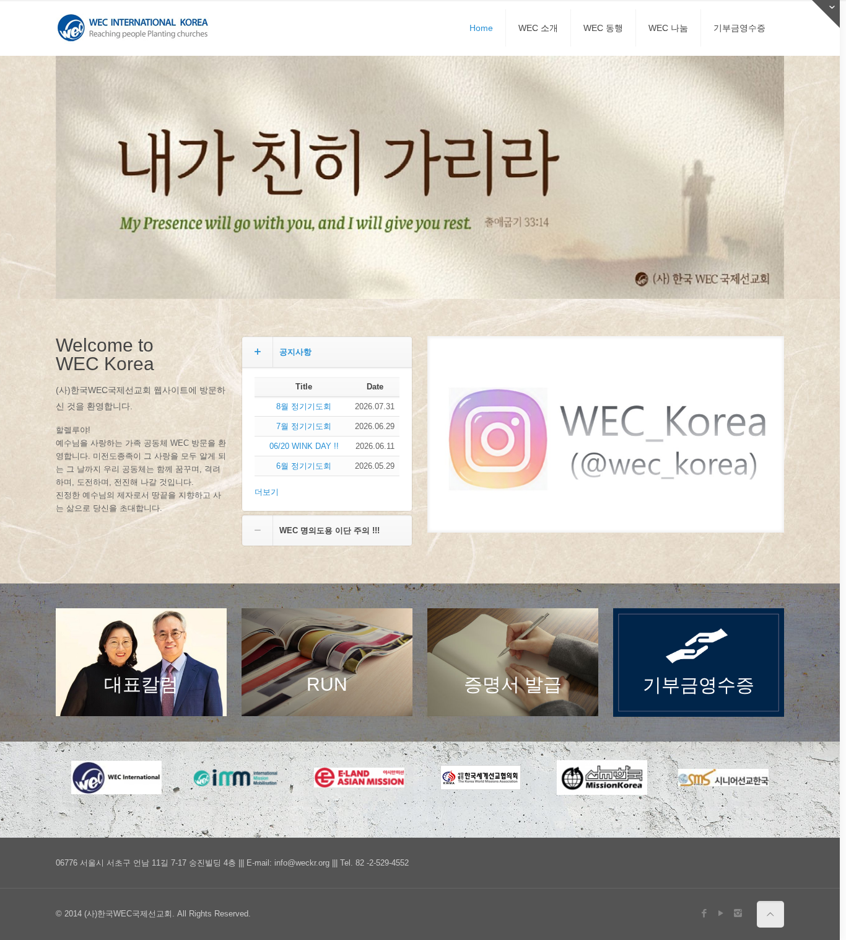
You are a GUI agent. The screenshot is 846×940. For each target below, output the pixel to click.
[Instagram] (737, 913)
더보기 (267, 492)
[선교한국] (602, 777)
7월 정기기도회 (303, 426)
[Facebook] (704, 913)
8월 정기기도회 (303, 406)
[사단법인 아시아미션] (359, 777)
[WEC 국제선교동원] (238, 777)
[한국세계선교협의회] (480, 777)
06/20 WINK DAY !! (304, 446)
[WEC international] (116, 777)
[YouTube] (721, 913)
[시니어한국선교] (723, 777)
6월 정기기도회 (303, 466)
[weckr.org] (133, 28)
